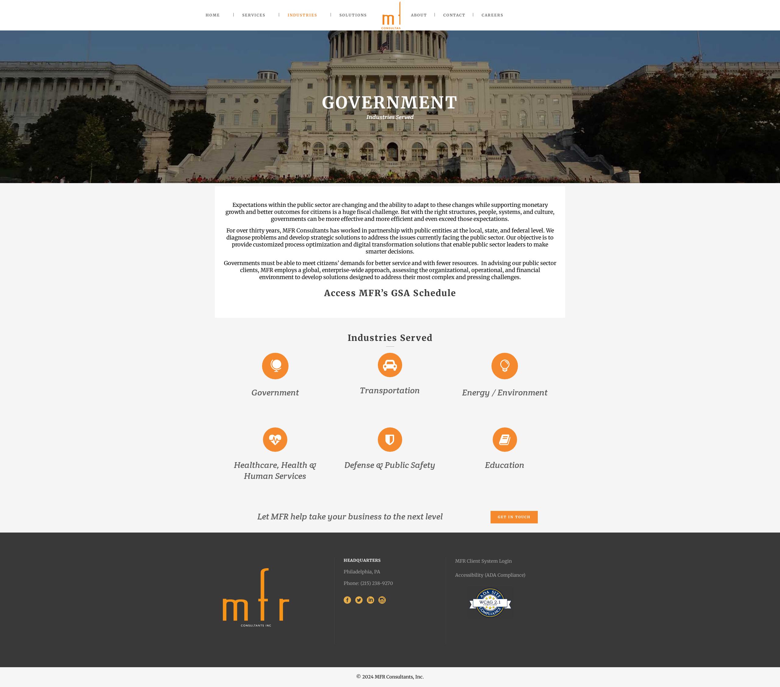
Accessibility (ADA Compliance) (490, 575)
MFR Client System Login (483, 561)
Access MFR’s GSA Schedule (390, 293)
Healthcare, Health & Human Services (275, 470)
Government (275, 392)
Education (504, 464)
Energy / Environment (505, 392)
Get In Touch (514, 517)
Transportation (390, 390)
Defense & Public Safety (389, 464)
